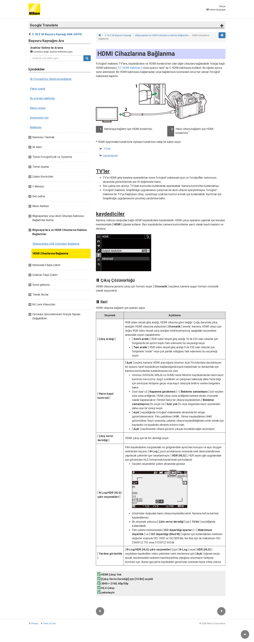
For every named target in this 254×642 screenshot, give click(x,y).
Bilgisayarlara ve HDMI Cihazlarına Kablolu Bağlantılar (162, 35)
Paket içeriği (37, 88)
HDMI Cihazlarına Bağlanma (50, 253)
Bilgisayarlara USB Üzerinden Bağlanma (56, 243)
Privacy (34, 623)
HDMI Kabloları (131, 67)
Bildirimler (36, 127)
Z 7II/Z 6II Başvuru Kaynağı (118, 35)
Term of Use (49, 623)
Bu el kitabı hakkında (42, 98)
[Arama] (87, 58)
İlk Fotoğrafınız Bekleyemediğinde (51, 79)
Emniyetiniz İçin (39, 117)
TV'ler (107, 148)
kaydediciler (111, 155)
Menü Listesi (37, 108)
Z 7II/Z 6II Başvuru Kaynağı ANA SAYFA (57, 34)
